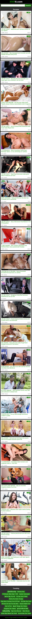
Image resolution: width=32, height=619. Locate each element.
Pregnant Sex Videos (10, 608)
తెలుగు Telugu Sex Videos (20, 606)
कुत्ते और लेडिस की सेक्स (22, 608)
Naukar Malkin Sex (25, 603)
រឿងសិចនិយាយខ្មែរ (12, 591)
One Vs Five (8, 606)
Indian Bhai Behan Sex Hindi (9, 613)
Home (7, 617)
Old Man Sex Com (26, 601)
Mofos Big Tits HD (10, 596)
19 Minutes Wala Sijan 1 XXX (10, 594)
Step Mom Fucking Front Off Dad (10, 601)
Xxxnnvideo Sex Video (24, 613)
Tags (11, 617)
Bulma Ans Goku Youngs (16, 599)
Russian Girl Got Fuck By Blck (10, 603)
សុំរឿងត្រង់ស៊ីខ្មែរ (6, 611)
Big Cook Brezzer (16, 611)
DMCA (15, 617)
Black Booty (26, 611)
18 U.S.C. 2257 (23, 617)
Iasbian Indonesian (24, 594)
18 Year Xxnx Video (21, 596)
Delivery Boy (21, 591)
